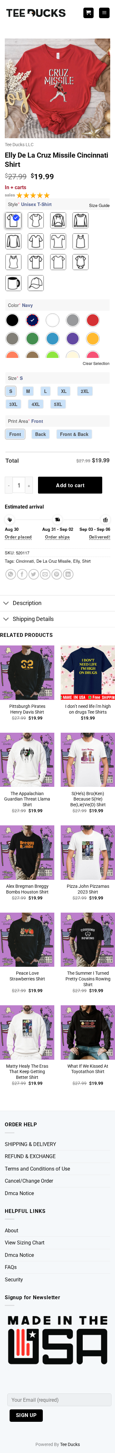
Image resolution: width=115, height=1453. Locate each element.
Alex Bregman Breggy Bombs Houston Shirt (27, 889)
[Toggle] (6, 604)
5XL (58, 404)
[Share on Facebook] (22, 574)
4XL (36, 404)
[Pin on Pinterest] (56, 574)
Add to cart (70, 485)
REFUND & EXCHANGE (30, 1156)
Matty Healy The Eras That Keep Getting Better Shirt (27, 1072)
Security (14, 1280)
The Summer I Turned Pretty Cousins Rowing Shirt (88, 979)
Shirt (86, 561)
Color (20, 305)
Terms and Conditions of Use (37, 1169)
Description (27, 603)
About (11, 1231)
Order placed (18, 537)
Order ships (57, 537)
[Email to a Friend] (45, 574)
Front (15, 434)
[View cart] (88, 13)
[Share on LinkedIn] (68, 574)
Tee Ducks (70, 1444)
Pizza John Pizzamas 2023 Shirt (88, 889)
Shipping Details (33, 619)
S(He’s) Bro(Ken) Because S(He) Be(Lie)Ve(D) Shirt (88, 799)
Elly (76, 561)
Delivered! (99, 537)
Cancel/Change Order (29, 1181)
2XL (85, 391)
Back (40, 434)
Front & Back (74, 434)
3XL (13, 404)
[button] (104, 13)
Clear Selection (96, 363)
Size (15, 378)
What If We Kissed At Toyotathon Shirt (87, 1069)
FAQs (11, 1267)
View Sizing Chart (24, 1243)
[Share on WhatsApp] (10, 574)
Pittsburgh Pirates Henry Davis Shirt (27, 709)
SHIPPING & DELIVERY (30, 1144)
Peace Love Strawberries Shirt (27, 976)
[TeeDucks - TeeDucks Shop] (37, 13)
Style (30, 204)
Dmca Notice (19, 1193)
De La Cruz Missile (53, 561)
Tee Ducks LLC (19, 144)
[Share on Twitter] (33, 574)
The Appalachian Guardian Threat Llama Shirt (27, 799)
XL (64, 391)
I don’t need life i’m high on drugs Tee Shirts (88, 709)
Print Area (25, 421)
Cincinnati (25, 561)
